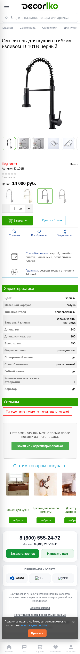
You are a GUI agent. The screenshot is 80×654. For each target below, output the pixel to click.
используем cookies (34, 625)
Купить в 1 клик (52, 220)
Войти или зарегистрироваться (40, 446)
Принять (37, 633)
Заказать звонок (22, 553)
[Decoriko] (40, 6)
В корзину (20, 220)
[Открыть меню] (6, 6)
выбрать (18, 520)
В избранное (39, 235)
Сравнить (15, 235)
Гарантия (32, 270)
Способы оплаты (37, 253)
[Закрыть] (73, 622)
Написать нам (57, 553)
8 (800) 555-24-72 (40, 538)
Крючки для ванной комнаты (46, 509)
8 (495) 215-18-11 (46, 544)
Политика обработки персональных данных (40, 614)
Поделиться (64, 235)
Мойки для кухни (18, 509)
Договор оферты (40, 607)
